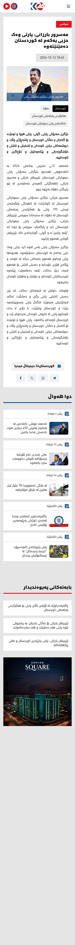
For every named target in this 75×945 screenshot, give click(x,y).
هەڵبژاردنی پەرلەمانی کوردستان (49, 116)
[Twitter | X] (32, 378)
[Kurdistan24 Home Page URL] (37, 6)
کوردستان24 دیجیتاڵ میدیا (34, 366)
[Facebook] (20, 378)
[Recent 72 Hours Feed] (14, 6)
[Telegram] (54, 378)
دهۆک (45, 108)
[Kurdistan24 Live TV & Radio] (6, 6)
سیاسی (63, 24)
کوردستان (60, 108)
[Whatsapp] (43, 378)
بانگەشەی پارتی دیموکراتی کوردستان (46, 123)
